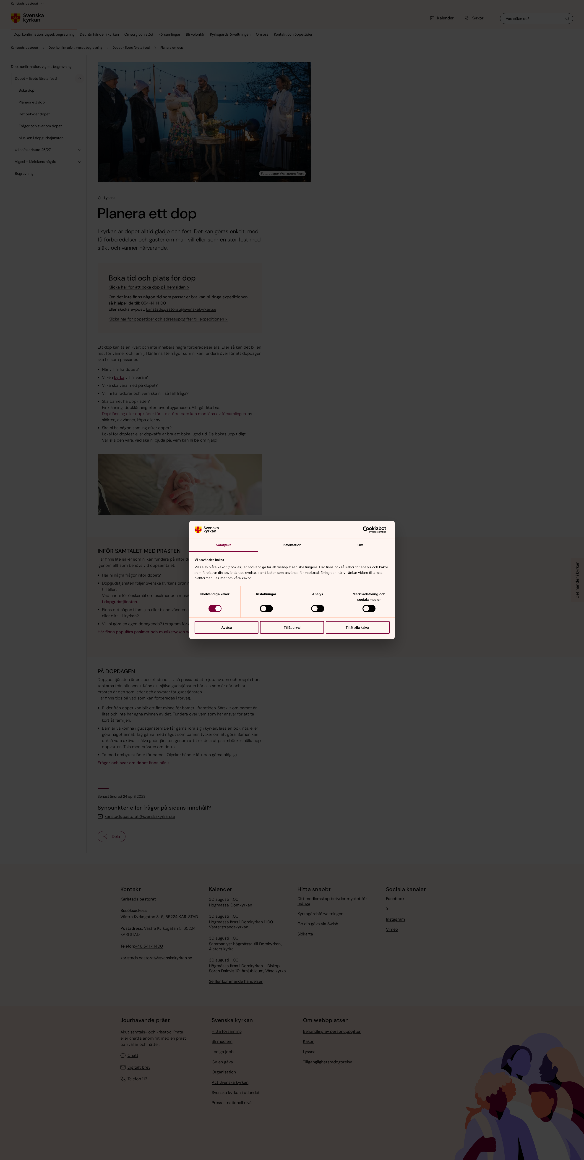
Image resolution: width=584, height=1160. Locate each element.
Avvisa (226, 627)
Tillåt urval (292, 627)
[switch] (266, 608)
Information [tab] (292, 545)
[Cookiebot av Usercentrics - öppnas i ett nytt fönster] (370, 529)
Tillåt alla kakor (358, 627)
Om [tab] (360, 545)
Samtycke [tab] (224, 545)
